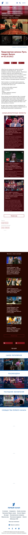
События (25, 517)
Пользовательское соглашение (17, 515)
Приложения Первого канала (9, 513)
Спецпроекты (12, 511)
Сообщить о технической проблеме (19, 47)
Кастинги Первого (21, 513)
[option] (6, 39)
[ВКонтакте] (7, 63)
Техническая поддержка (15, 517)
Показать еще (14, 215)
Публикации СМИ (14, 519)
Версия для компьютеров (14, 521)
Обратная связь (5, 517)
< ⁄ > (20, 63)
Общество (7, 227)
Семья (3, 227)
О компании (5, 511)
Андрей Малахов (5, 222)
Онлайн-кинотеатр (21, 511)
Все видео (6, 515)
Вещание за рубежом (15, 524)
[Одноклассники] (14, 63)
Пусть (7, 7)
